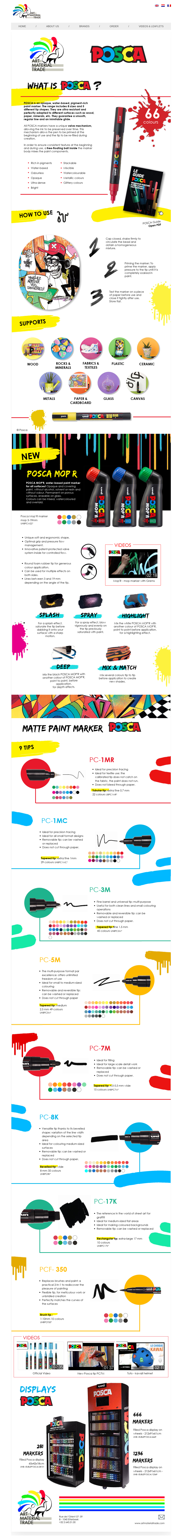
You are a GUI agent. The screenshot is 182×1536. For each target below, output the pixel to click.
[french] (169, 5)
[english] (157, 5)
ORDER (114, 26)
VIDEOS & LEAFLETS (151, 26)
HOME (22, 26)
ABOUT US (52, 26)
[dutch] (163, 5)
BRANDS (84, 26)
